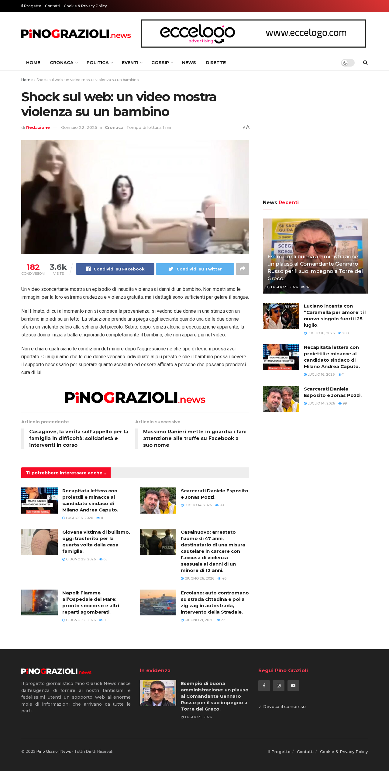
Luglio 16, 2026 (79, 518)
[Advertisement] (315, 135)
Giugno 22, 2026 (80, 620)
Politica (98, 62)
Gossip (160, 62)
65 (104, 559)
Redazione (38, 127)
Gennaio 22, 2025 (79, 127)
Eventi (130, 62)
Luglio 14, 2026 (198, 505)
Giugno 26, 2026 (199, 578)
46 (223, 578)
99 (221, 505)
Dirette (216, 62)
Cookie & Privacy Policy (85, 6)
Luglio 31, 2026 (284, 287)
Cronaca (62, 62)
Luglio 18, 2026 (321, 333)
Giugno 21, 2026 (198, 620)
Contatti (52, 6)
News (189, 62)
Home (33, 62)
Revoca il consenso (284, 706)
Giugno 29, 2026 (80, 559)
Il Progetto (31, 6)
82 (307, 287)
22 (222, 620)
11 (101, 518)
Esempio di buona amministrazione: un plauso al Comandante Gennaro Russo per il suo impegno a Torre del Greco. (215, 696)
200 (345, 333)
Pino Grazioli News (53, 751)
